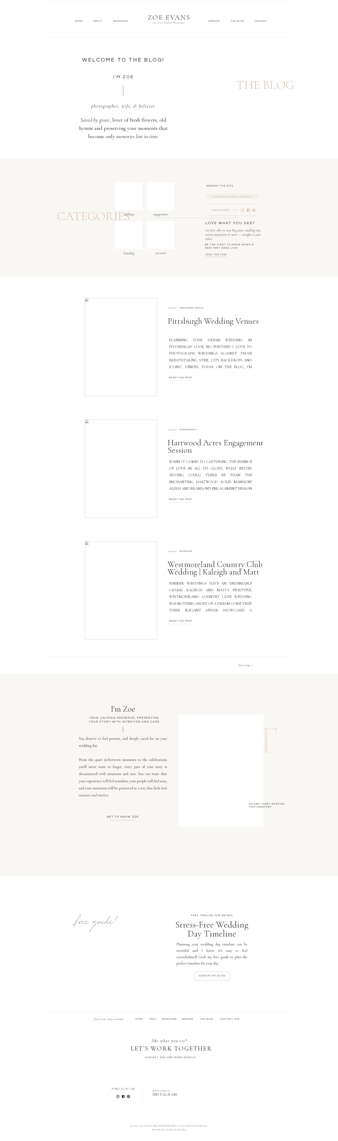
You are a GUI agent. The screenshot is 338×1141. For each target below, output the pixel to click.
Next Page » (245, 665)
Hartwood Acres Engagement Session (215, 446)
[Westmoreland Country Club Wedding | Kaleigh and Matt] (121, 590)
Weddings (186, 551)
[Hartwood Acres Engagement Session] (121, 469)
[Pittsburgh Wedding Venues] (121, 347)
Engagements (188, 430)
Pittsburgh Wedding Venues (213, 321)
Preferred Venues (192, 308)
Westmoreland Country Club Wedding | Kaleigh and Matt (215, 568)
